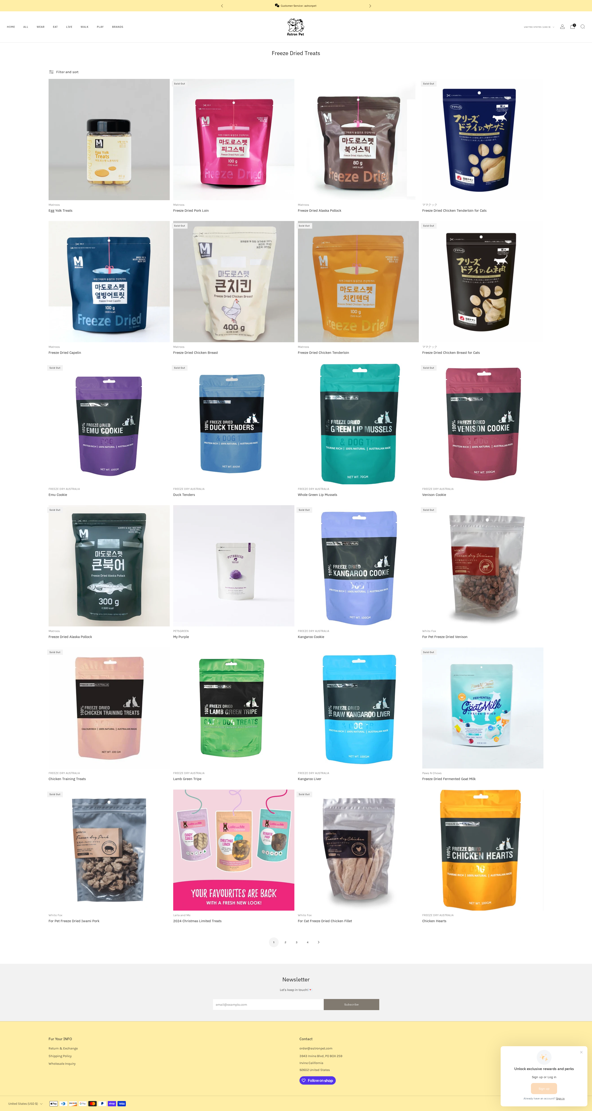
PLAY (100, 26)
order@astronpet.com (315, 1048)
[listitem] (296, 5)
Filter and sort (67, 72)
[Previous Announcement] (222, 6)
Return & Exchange (63, 1048)
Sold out (234, 191)
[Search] (582, 26)
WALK (85, 26)
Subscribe (351, 1004)
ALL (25, 26)
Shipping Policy (60, 1056)
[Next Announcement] (370, 6)
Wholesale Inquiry (62, 1064)
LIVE (69, 26)
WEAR (41, 26)
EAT (55, 26)
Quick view (109, 333)
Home (11, 26)
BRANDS (117, 26)
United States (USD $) (538, 27)
